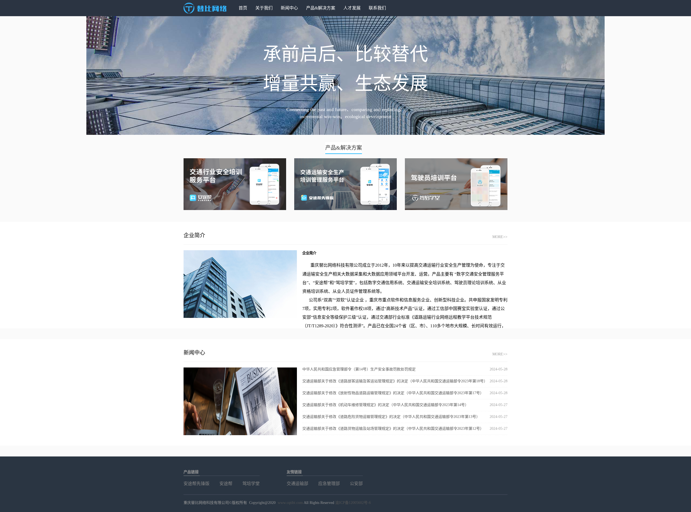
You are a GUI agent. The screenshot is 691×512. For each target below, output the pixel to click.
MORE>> (499, 237)
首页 (243, 8)
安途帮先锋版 (196, 483)
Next (678, 75)
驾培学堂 (251, 483)
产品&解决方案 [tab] (343, 148)
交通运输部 (297, 483)
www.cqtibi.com (290, 503)
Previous (12, 75)
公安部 (356, 483)
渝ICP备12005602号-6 (353, 503)
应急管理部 (329, 483)
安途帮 (225, 483)
